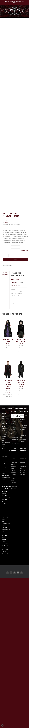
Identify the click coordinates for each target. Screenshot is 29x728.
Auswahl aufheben (24, 250)
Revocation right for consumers (13, 468)
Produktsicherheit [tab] (5, 278)
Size (7, 247)
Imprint (12, 454)
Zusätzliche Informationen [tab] (5, 273)
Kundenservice (14, 437)
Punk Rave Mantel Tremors (21, 382)
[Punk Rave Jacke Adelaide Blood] (8, 361)
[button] (2, 725)
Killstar (17, 279)
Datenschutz (14, 423)
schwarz (18, 285)
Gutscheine (22, 441)
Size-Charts (13, 482)
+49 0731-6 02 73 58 (11, 1)
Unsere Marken (23, 425)
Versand (6, 222)
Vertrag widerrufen (17, 416)
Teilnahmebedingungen (16, 443)
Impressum (13, 421)
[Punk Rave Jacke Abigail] (21, 321)
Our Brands (22, 462)
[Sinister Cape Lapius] (8, 321)
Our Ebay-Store (23, 458)
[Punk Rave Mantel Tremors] (21, 361)
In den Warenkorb (15, 259)
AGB (12, 433)
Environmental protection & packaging (23, 468)
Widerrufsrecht (14, 431)
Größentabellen (14, 439)
